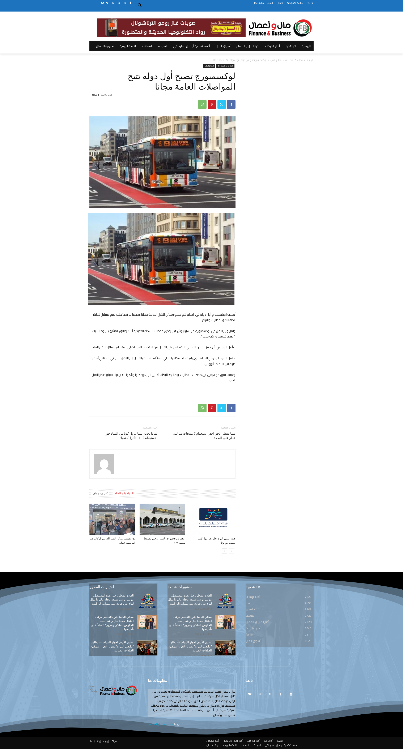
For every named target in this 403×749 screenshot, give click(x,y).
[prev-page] (231, 551)
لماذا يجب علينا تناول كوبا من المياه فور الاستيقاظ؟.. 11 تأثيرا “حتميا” (131, 436)
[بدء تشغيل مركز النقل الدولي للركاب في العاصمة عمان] (112, 519)
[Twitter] (113, 3)
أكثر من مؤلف (100, 493)
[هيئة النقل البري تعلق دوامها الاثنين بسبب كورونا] (213, 519)
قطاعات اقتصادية (294, 59)
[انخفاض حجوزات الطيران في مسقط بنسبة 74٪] (162, 519)
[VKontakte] (250, 694)
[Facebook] (130, 3)
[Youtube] (102, 3)
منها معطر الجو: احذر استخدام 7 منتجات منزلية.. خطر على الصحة (204, 436)
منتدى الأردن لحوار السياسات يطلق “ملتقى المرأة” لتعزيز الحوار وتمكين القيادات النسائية (112, 646)
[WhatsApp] (202, 104)
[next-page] (224, 551)
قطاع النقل (276, 59)
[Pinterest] (212, 104)
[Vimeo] (107, 3)
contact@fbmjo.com (160, 724)
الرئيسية (310, 59)
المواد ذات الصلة (124, 493)
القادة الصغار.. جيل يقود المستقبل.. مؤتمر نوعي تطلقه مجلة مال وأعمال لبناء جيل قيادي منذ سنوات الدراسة (112, 599)
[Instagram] (124, 3)
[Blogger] (291, 694)
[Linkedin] (118, 3)
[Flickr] (270, 694)
